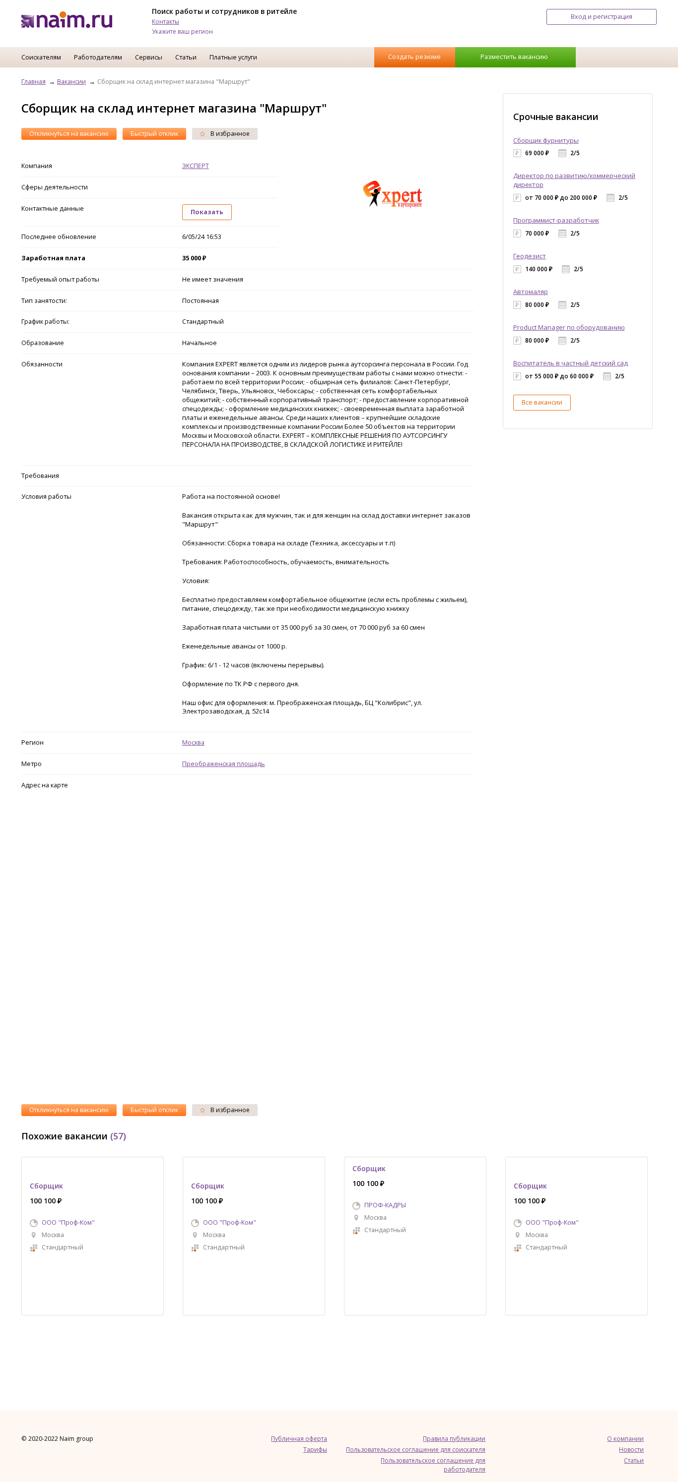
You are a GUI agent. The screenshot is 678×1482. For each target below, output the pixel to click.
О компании (625, 1438)
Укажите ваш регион (182, 31)
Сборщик (46, 1185)
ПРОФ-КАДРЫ (385, 1204)
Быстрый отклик (154, 133)
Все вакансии (542, 402)
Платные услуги (233, 57)
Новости (631, 1449)
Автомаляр (530, 291)
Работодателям (98, 57)
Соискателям (41, 57)
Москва (193, 742)
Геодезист (529, 255)
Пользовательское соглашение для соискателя (415, 1449)
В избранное (229, 133)
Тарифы (315, 1449)
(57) (118, 1136)
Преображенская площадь (223, 763)
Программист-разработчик (556, 220)
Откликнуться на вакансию (69, 133)
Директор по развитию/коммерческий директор (574, 180)
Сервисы (148, 57)
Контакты (165, 21)
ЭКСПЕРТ (195, 165)
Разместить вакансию (514, 56)
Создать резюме (414, 56)
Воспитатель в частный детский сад (570, 362)
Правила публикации (454, 1438)
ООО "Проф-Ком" (68, 1222)
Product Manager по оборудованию (569, 327)
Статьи (186, 57)
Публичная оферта (299, 1438)
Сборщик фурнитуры (546, 140)
